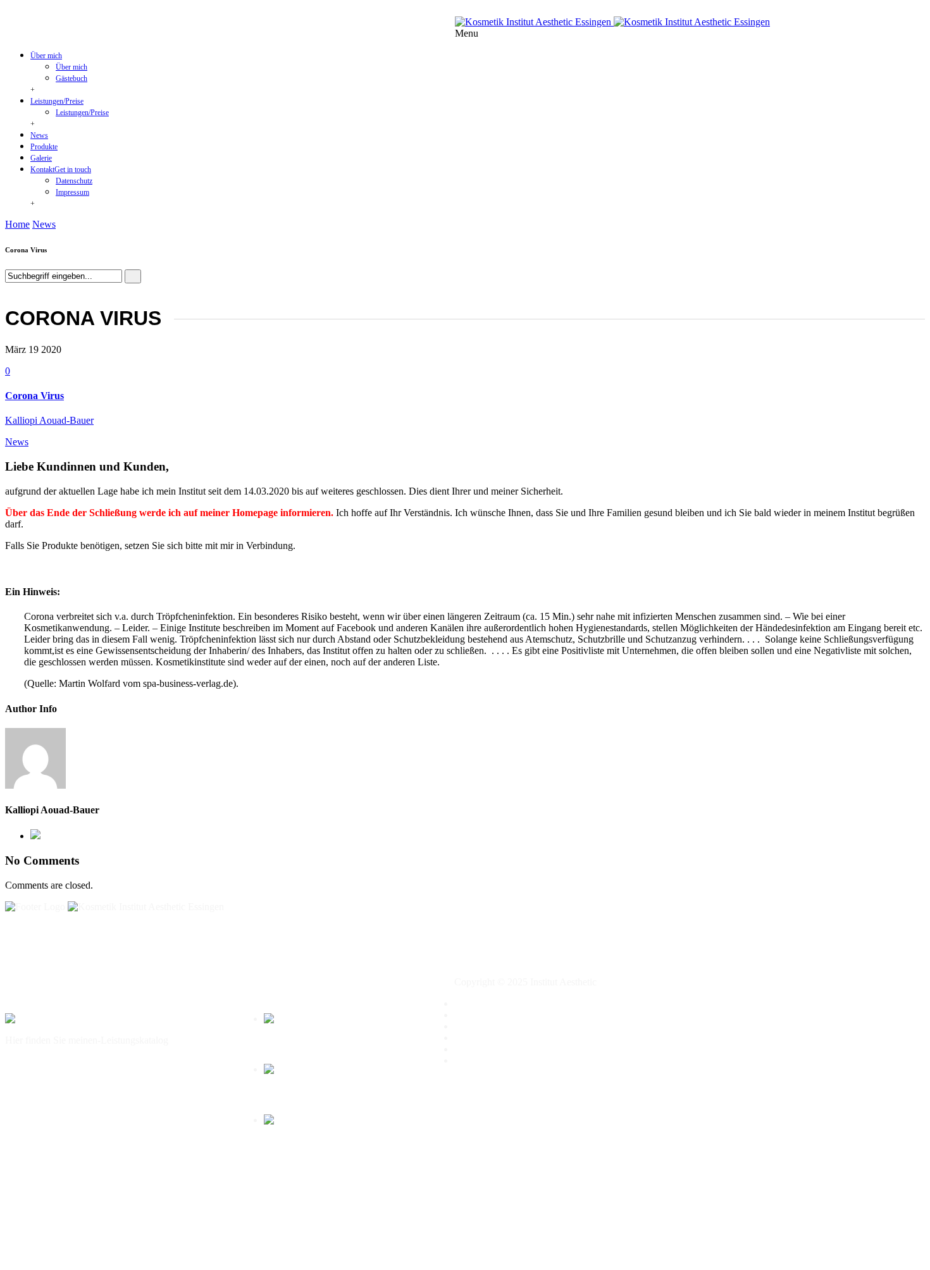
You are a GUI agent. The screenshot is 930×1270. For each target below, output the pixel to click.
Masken (275, 1095)
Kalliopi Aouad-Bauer (49, 420)
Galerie (41, 158)
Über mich (46, 55)
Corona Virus (34, 395)
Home (17, 224)
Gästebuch (71, 78)
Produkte (44, 146)
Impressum (72, 192)
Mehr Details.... (36, 1061)
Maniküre (279, 1145)
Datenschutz (74, 180)
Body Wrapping (288, 1044)
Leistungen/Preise (57, 101)
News (39, 135)
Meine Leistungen (490, 1014)
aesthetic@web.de (577, 10)
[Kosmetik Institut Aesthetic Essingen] (612, 21)
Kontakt (60, 169)
